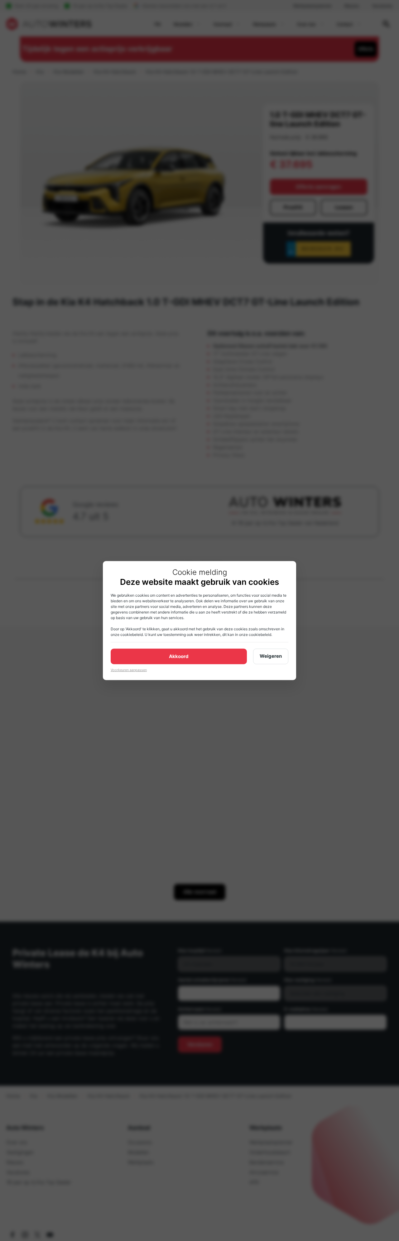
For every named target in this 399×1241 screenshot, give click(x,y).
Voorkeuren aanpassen (129, 669)
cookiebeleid (131, 634)
